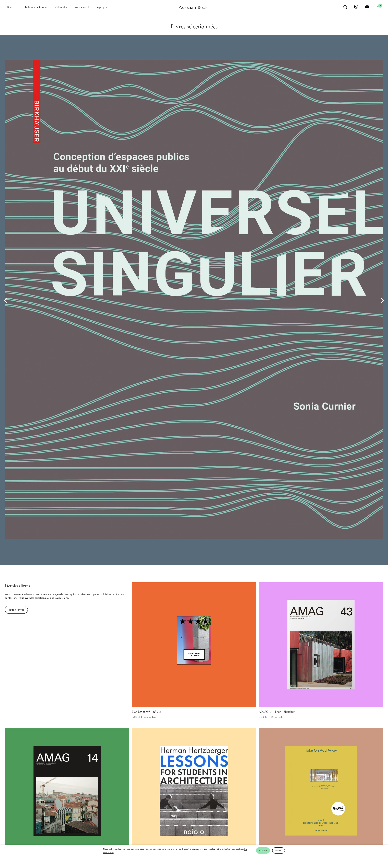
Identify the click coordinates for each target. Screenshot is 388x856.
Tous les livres (16, 609)
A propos (102, 7)
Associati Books (194, 7)
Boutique (12, 7)
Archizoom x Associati (36, 7)
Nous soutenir (82, 7)
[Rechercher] (345, 7)
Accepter (263, 850)
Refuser (278, 850)
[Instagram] (356, 7)
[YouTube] (367, 7)
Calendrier (61, 7)
